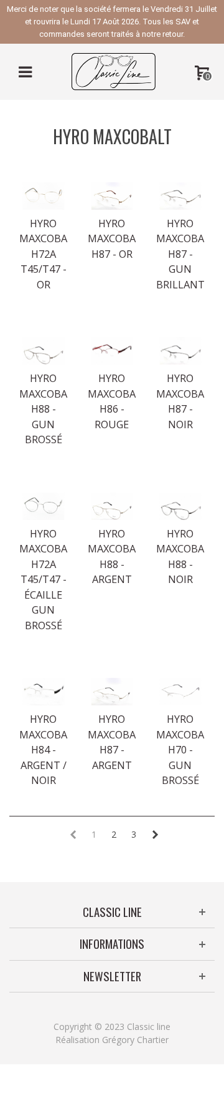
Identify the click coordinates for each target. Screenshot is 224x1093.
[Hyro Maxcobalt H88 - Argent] (112, 506)
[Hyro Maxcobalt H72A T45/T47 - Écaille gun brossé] (44, 506)
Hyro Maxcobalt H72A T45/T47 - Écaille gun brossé (43, 579)
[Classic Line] (114, 71)
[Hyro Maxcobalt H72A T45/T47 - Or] (44, 196)
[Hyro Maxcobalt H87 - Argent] (112, 691)
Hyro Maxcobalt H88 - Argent (112, 556)
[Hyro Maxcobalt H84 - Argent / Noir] (44, 691)
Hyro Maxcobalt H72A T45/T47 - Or (43, 254)
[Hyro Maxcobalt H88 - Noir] (180, 506)
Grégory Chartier (135, 1040)
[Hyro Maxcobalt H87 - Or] (112, 196)
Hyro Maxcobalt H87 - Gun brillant (180, 254)
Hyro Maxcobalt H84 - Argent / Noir (43, 749)
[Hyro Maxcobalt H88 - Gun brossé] (44, 351)
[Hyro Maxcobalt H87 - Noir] (180, 351)
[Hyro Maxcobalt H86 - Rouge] (112, 351)
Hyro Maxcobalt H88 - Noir (180, 556)
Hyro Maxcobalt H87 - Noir (180, 401)
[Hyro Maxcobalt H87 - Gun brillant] (180, 196)
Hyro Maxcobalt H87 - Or (112, 239)
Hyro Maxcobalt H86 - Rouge (112, 401)
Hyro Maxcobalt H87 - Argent (112, 742)
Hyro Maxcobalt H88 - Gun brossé (43, 408)
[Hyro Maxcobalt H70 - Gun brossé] (180, 691)
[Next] (155, 834)
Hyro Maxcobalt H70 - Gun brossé (180, 749)
